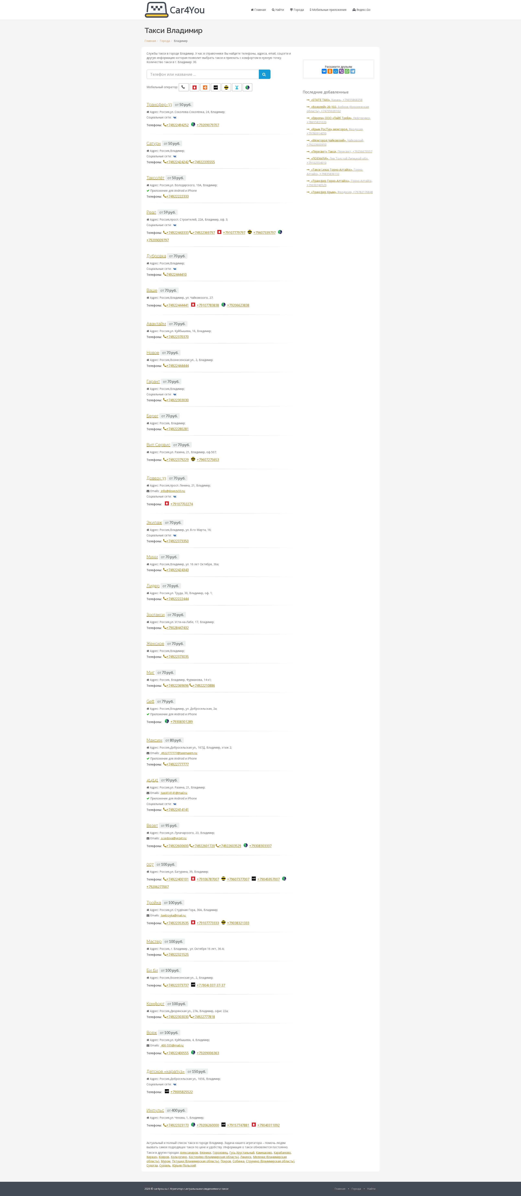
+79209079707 (208, 125)
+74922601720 (204, 846)
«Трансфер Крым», (341, 192)
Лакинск (245, 1157)
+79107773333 (208, 923)
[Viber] (341, 71)
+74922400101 (177, 879)
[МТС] (194, 87)
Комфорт (155, 1003)
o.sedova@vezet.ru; (173, 838)
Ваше (152, 290)
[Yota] (237, 87)
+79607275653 (208, 460)
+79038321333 (238, 923)
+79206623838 (238, 305)
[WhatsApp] (347, 71)
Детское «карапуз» (166, 1071)
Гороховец (220, 1152)
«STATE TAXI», (336, 100)
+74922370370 (177, 337)
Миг (150, 672)
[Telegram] (352, 71)
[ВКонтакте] (324, 71)
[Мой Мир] (335, 71)
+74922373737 (177, 985)
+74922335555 (204, 162)
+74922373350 (177, 541)
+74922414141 (177, 809)
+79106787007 (208, 879)
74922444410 (176, 274)
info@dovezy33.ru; (172, 491)
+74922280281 (177, 429)
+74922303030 (177, 400)
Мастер (154, 941)
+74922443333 (177, 233)
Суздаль (165, 1165)
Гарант (153, 381)
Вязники (205, 1152)
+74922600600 (177, 846)
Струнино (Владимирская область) (270, 1161)
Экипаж (154, 522)
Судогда (152, 1165)
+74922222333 (177, 196)
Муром (165, 1161)
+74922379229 (177, 460)
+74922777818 (204, 1017)
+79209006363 (208, 1053)
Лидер (153, 585)
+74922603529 (230, 846)
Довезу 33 (156, 478)
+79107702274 (182, 504)
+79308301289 (182, 722)
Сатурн (154, 143)
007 (150, 864)
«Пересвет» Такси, (341, 151)
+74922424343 (177, 570)
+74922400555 (177, 1053)
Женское (155, 643)
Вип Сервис (158, 444)
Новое (153, 352)
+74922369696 (177, 685)
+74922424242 (177, 162)
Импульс (155, 1110)
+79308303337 (260, 846)
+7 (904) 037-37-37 (211, 985)
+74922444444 (177, 365)
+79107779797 (234, 233)
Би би (152, 970)
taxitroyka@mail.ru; (173, 915)
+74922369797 (204, 233)
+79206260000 (208, 1125)
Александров (189, 1152)
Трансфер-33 (159, 104)
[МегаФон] (247, 87)
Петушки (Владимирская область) (195, 1161)
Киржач (152, 1157)
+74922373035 (177, 656)
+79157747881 (238, 1125)
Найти (279, 10)
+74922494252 (177, 125)
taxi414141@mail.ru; (173, 793)
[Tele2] (216, 87)
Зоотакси (156, 614)
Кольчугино (179, 1157)
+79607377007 (238, 879)
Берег (152, 415)
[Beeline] (226, 87)
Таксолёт (155, 177)
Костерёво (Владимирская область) (214, 1157)
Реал (151, 212)
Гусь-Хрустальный (241, 1152)
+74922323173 (177, 1125)
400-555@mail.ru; (172, 1045)
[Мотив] (205, 87)
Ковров (164, 1157)
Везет (152, 825)
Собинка (238, 1161)
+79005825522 (182, 1092)
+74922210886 (204, 685)
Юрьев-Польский (184, 1165)
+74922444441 (177, 305)
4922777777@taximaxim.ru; (178, 753)
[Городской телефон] (184, 87)
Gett (150, 701)
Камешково (264, 1152)
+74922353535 (177, 923)
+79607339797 (264, 233)
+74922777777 (177, 764)
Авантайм (156, 323)
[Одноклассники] (329, 71)
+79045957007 (268, 879)
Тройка (154, 902)
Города (298, 10)
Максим (154, 740)
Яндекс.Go (363, 10)
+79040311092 (268, 1125)
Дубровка (156, 256)
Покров (226, 1161)
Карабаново (282, 1152)
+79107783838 (208, 305)
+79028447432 (177, 627)
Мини (152, 556)
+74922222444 (177, 599)
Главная (260, 10)
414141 (152, 780)
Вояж (152, 1032)
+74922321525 (177, 954)
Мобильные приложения (328, 10)
